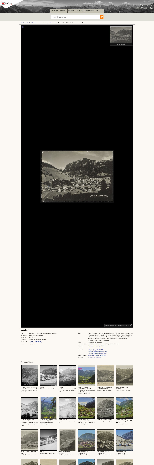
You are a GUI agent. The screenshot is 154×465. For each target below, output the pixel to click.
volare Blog (80, 10)
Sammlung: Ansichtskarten (49, 22)
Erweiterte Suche (90, 10)
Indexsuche (62, 10)
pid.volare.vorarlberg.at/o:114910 (96, 346)
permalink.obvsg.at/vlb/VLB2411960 (97, 355)
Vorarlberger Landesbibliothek (28, 22)
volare (39, 22)
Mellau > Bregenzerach (35, 341)
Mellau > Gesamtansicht (36, 343)
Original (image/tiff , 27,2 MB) (96, 350)
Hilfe (97, 10)
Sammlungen (71, 10)
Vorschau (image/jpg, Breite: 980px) (97, 353)
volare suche (54, 10)
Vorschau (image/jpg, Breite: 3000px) (98, 351)
